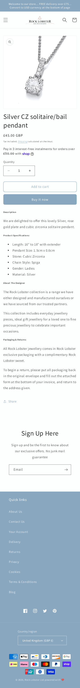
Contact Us (17, 522)
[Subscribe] (66, 469)
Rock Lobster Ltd (34, 679)
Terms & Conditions (23, 582)
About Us (15, 512)
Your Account (18, 532)
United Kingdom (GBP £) (37, 640)
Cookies (14, 572)
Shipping (22, 141)
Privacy (14, 562)
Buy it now (40, 199)
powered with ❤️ (54, 679)
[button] (5, 20)
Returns (14, 552)
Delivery (14, 542)
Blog (12, 592)
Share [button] (12, 401)
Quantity (8, 162)
